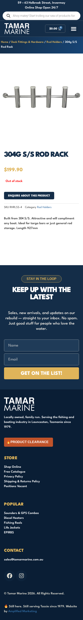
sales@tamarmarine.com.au (23, 559)
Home (4, 42)
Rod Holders (54, 42)
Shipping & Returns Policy (22, 481)
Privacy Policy (13, 476)
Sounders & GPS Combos (21, 513)
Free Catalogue (14, 471)
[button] (73, 28)
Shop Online (12, 467)
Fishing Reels (13, 522)
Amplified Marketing (22, 611)
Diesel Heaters (14, 518)
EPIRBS (9, 532)
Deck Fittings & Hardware (27, 42)
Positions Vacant (15, 486)
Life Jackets (12, 527)
